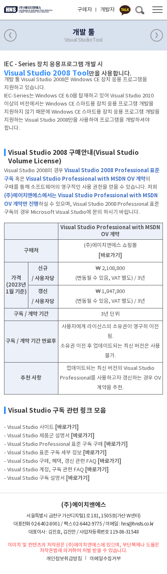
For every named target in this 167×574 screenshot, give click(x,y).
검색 (140, 10)
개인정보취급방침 (64, 558)
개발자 (107, 10)
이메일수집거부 (105, 558)
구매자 (84, 10)
